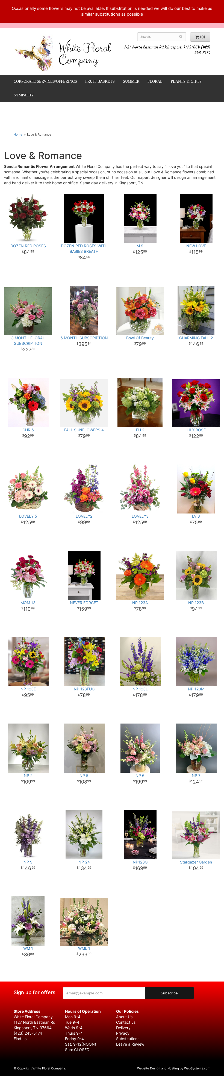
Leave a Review (130, 1044)
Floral (155, 81)
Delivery (123, 1027)
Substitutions (127, 1038)
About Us (124, 1016)
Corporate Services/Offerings (45, 81)
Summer (131, 81)
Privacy (122, 1033)
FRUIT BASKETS (100, 81)
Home (18, 134)
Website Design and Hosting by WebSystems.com (173, 1068)
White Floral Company (84, 55)
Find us (20, 1038)
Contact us (125, 1022)
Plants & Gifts (186, 81)
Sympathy (24, 95)
